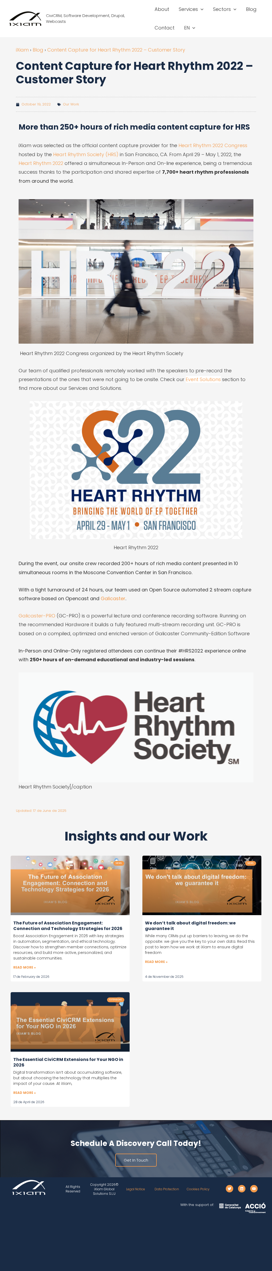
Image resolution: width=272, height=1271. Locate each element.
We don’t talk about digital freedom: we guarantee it (190, 926)
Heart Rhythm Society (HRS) (85, 154)
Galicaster (113, 598)
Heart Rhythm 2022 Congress (212, 145)
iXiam (22, 49)
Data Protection (167, 1189)
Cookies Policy (198, 1189)
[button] (200, 9)
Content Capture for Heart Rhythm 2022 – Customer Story (116, 49)
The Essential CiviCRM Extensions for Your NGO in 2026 (68, 1062)
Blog (38, 49)
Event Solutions (203, 379)
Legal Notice (135, 1189)
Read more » (24, 967)
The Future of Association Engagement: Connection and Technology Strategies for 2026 (67, 926)
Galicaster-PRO (37, 615)
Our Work (71, 104)
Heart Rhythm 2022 (41, 163)
